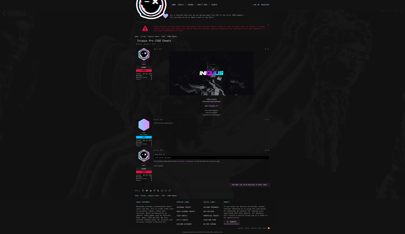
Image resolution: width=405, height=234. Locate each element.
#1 (268, 49)
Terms (247, 228)
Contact (241, 228)
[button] (186, 5)
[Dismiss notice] (268, 25)
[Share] (265, 49)
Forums (190, 5)
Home (174, 5)
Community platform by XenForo (202, 232)
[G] (144, 125)
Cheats (181, 5)
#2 (268, 119)
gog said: (159, 154)
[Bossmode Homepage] (151, 19)
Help (260, 228)
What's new (202, 5)
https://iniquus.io (187, 161)
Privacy (254, 228)
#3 (268, 150)
